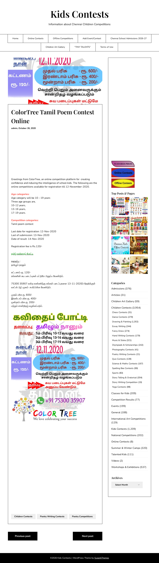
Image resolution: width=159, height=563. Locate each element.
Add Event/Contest (92, 38)
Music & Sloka (119, 340)
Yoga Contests (119, 386)
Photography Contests (123, 349)
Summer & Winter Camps (125, 448)
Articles (115, 295)
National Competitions (123, 435)
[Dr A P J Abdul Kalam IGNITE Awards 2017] (120, 265)
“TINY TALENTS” (82, 47)
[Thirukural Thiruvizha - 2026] (139, 245)
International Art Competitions (128, 419)
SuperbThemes (101, 557)
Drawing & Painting (121, 321)
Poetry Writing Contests (52, 516)
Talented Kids (119, 454)
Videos (115, 460)
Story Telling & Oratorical (124, 377)
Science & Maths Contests (124, 363)
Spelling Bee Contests (123, 368)
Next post (87, 536)
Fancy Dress (118, 331)
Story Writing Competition (125, 382)
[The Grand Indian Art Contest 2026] (120, 206)
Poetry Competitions (82, 516)
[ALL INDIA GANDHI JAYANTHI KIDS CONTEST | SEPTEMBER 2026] (139, 206)
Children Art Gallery (55, 47)
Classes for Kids (120, 393)
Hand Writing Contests (123, 335)
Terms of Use (106, 47)
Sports (115, 372)
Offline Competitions (63, 38)
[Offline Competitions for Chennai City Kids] (120, 245)
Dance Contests (119, 317)
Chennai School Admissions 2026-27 (129, 38)
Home (15, 38)
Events (115, 406)
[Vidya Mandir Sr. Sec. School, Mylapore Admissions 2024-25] (139, 265)
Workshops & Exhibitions (125, 467)
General (115, 412)
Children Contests (23, 516)
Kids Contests (79, 14)
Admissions (118, 288)
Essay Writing (118, 326)
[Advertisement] (55, 154)
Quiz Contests (119, 358)
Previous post (22, 536)
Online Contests (35, 38)
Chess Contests (119, 312)
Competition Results (122, 399)
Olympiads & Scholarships (125, 344)
